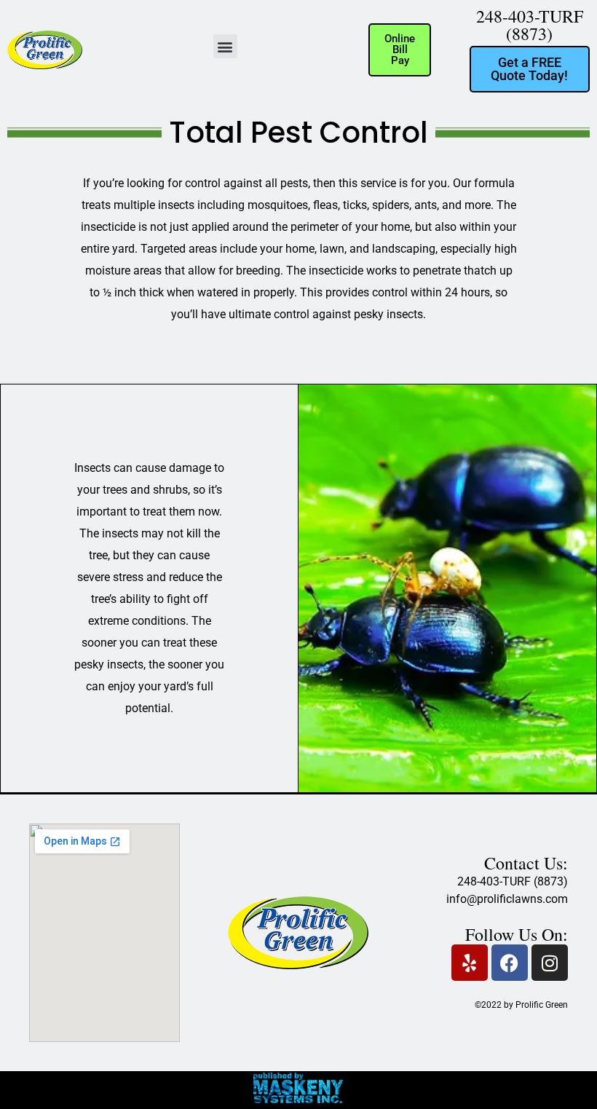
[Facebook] (509, 962)
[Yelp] (469, 962)
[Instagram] (549, 962)
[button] (225, 46)
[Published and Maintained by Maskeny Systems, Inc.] (298, 1099)
